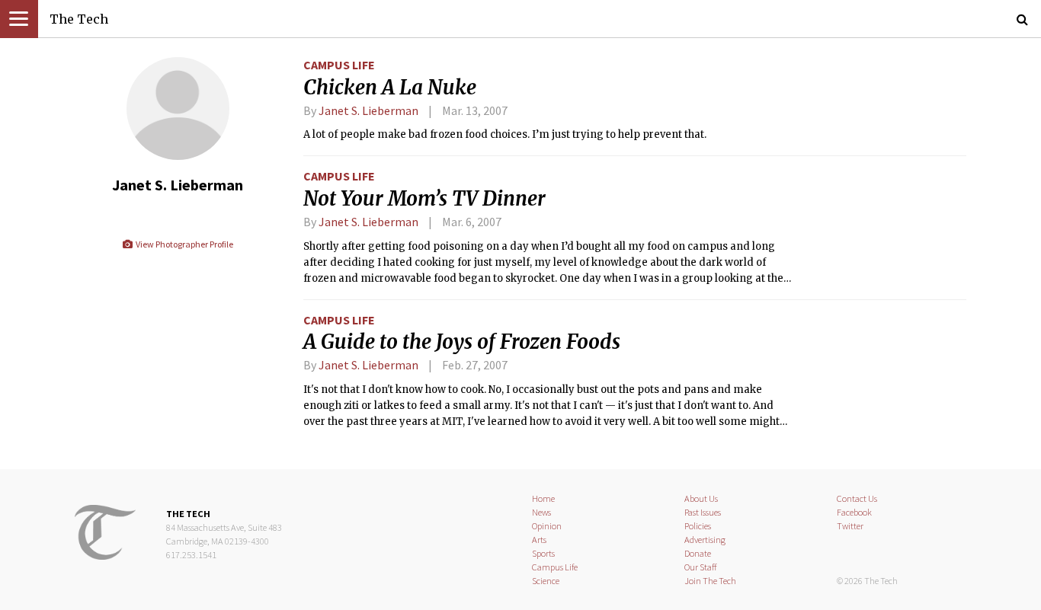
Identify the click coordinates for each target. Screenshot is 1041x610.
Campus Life (339, 64)
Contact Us (857, 498)
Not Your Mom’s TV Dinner (424, 199)
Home (543, 498)
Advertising (704, 539)
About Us (701, 498)
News (541, 512)
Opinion (547, 526)
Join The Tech (710, 580)
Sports (543, 553)
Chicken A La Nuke (389, 87)
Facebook (854, 512)
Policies (697, 526)
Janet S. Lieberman (368, 110)
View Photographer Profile (183, 244)
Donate (697, 553)
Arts (539, 539)
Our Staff (700, 567)
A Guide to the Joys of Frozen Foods (461, 342)
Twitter (850, 526)
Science (545, 580)
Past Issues (702, 512)
